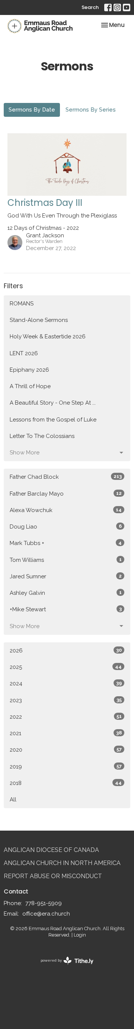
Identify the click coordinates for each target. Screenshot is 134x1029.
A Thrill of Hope (30, 386)
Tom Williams (66, 560)
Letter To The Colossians (42, 436)
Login (80, 935)
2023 (66, 700)
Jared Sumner (66, 576)
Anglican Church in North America (62, 863)
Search (90, 7)
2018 (66, 783)
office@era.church (46, 913)
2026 (66, 650)
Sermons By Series (91, 109)
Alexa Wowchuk (66, 510)
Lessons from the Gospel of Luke (53, 419)
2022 (66, 716)
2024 (66, 683)
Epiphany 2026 (29, 369)
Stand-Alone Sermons (39, 320)
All (13, 799)
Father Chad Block (66, 477)
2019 (66, 766)
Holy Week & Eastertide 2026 (48, 336)
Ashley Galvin (66, 593)
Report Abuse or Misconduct (53, 876)
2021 (66, 733)
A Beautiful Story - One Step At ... (53, 402)
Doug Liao (66, 526)
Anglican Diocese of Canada (51, 849)
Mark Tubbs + (66, 543)
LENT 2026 (24, 353)
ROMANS (22, 303)
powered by (64, 966)
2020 (66, 749)
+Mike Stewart (66, 609)
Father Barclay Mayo (66, 493)
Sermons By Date (32, 109)
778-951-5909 (43, 903)
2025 (66, 667)
